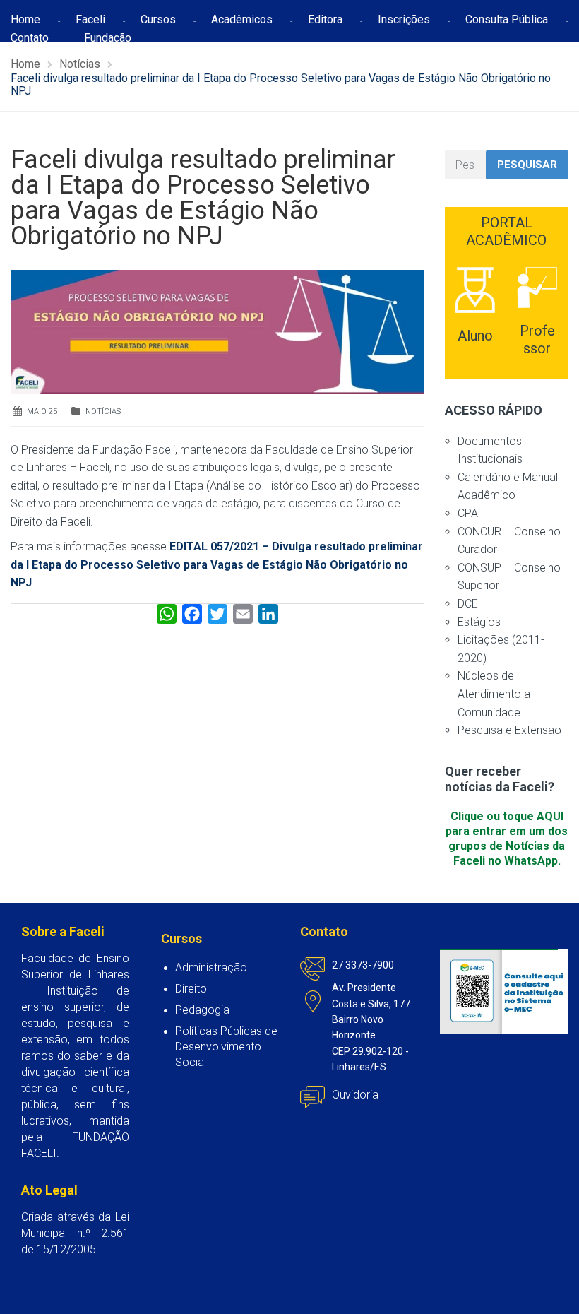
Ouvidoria (355, 1094)
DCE (468, 603)
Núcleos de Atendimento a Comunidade (494, 693)
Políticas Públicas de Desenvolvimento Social (226, 1046)
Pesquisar (527, 164)
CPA (468, 513)
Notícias (103, 411)
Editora (325, 19)
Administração (211, 967)
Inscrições (404, 19)
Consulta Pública (506, 19)
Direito (191, 988)
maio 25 (42, 411)
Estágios (479, 622)
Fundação (107, 38)
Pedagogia (202, 1010)
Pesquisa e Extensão (509, 730)
